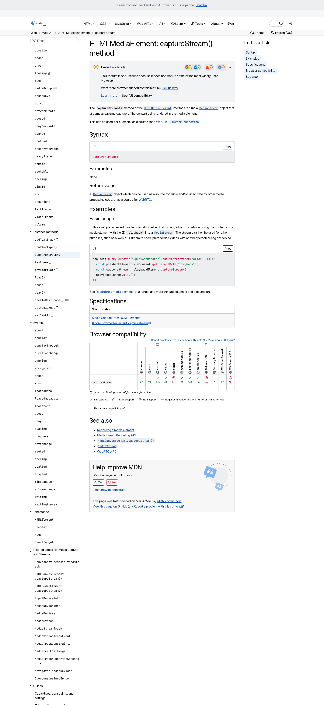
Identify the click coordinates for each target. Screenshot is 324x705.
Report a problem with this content (157, 506)
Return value (102, 185)
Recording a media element (114, 292)
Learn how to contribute (109, 490)
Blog (230, 23)
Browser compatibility (260, 70)
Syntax (251, 52)
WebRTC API (106, 451)
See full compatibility (137, 95)
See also (252, 77)
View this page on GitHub (110, 506)
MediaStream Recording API (116, 435)
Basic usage (101, 218)
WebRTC (162, 122)
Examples (252, 58)
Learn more (109, 95)
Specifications (255, 64)
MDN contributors (169, 501)
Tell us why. (170, 88)
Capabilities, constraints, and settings (54, 696)
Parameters (101, 168)
